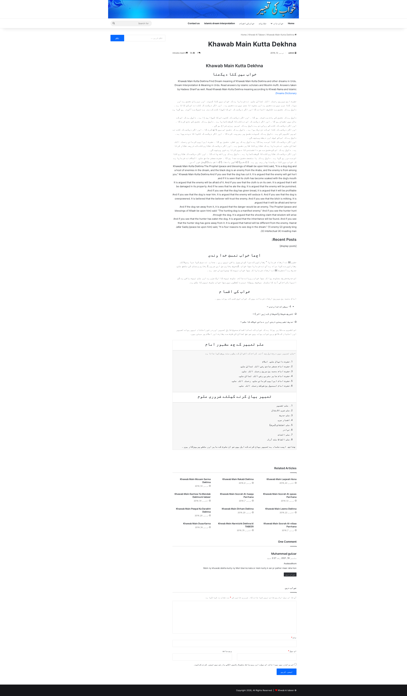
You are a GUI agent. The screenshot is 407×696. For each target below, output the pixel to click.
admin (291, 53)
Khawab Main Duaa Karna (197, 523)
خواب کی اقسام (246, 23)
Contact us (194, 23)
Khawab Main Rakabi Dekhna (238, 479)
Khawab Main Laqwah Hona (282, 479)
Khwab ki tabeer (286, 690)
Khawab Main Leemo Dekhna (281, 508)
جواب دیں (290, 574)
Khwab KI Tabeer (256, 34)
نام (294, 637)
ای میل (292, 651)
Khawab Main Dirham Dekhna (238, 508)
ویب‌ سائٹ (227, 651)
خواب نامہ (278, 23)
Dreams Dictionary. (286, 93)
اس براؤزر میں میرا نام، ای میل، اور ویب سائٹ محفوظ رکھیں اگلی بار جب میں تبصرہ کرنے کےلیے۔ (244, 664)
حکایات (262, 23)
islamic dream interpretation (219, 23)
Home (291, 23)
